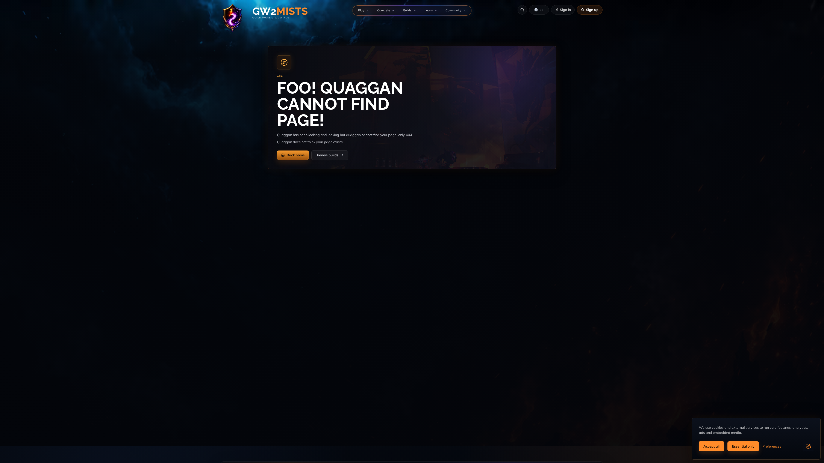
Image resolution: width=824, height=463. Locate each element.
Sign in (565, 10)
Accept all (711, 446)
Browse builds (326, 155)
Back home (296, 155)
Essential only (743, 446)
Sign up (592, 10)
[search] (522, 10)
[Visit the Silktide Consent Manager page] (808, 446)
